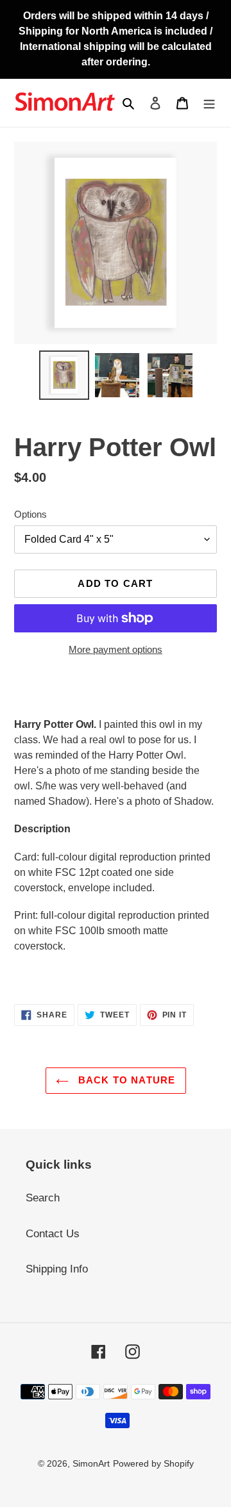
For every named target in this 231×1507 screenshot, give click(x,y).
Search (43, 1198)
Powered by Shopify (153, 1463)
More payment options (115, 649)
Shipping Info (57, 1269)
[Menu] (209, 103)
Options (30, 514)
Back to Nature (125, 1080)
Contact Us (53, 1234)
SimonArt (91, 1463)
